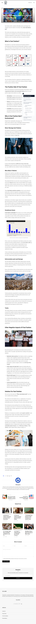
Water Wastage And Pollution (27, 106)
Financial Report (4, 618)
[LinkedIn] (31, 20)
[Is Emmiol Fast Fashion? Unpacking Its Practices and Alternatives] (7, 510)
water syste (14, 177)
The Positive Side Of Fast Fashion (27, 100)
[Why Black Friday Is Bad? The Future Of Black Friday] (29, 526)
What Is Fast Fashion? (27, 97)
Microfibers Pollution (28, 108)
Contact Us (4, 611)
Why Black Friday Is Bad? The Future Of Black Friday (29, 532)
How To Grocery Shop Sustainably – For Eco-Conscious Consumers (12, 497)
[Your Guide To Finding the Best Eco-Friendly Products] (18, 526)
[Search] (33, 2)
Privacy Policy (4, 613)
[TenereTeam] (6, 3)
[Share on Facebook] (28, 20)
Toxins (26, 114)
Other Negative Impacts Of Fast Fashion (28, 117)
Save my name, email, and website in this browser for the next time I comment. (15, 558)
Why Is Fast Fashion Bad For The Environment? (28, 103)
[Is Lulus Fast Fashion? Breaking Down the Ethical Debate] (18, 510)
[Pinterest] (32, 20)
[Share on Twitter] (30, 20)
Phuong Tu (6, 20)
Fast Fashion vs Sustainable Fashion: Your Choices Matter (23, 497)
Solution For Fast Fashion (27, 119)
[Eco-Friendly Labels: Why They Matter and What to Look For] (7, 526)
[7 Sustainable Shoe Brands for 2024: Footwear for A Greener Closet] (29, 510)
